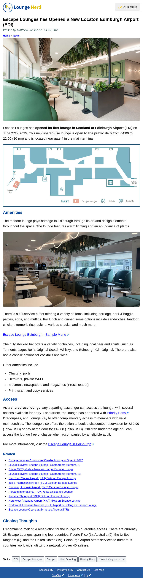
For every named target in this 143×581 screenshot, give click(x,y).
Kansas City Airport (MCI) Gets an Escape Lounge (39, 496)
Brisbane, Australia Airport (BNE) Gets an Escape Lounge (43, 487)
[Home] (21, 12)
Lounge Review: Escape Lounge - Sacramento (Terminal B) (45, 473)
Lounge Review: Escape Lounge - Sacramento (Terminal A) (44, 464)
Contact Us (83, 569)
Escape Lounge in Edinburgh (69, 444)
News (16, 35)
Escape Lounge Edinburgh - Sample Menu (34, 334)
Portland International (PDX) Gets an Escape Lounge (41, 491)
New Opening (68, 559)
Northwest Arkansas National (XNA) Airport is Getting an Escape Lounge (53, 505)
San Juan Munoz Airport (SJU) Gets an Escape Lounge (42, 478)
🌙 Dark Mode (127, 6)
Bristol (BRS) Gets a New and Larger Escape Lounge (41, 469)
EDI (16, 559)
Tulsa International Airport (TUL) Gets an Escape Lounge (43, 482)
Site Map (99, 569)
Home (6, 35)
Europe (51, 559)
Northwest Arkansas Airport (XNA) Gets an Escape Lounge (44, 500)
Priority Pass (116, 413)
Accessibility (46, 569)
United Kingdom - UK (111, 559)
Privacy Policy (65, 569)
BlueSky (56, 575)
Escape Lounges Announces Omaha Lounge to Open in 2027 (46, 460)
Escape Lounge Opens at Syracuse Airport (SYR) (39, 509)
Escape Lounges (32, 559)
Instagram (74, 575)
